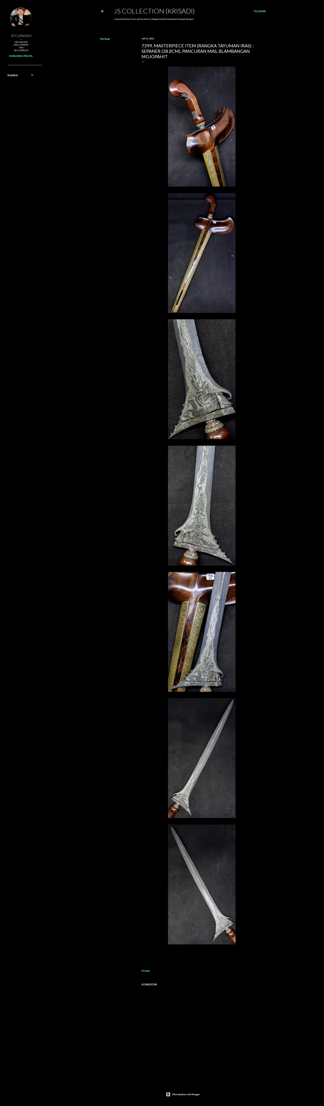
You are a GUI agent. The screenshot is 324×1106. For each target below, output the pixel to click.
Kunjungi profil (21, 55)
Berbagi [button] (105, 38)
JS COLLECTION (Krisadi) (154, 11)
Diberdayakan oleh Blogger (186, 1094)
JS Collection (21, 35)
